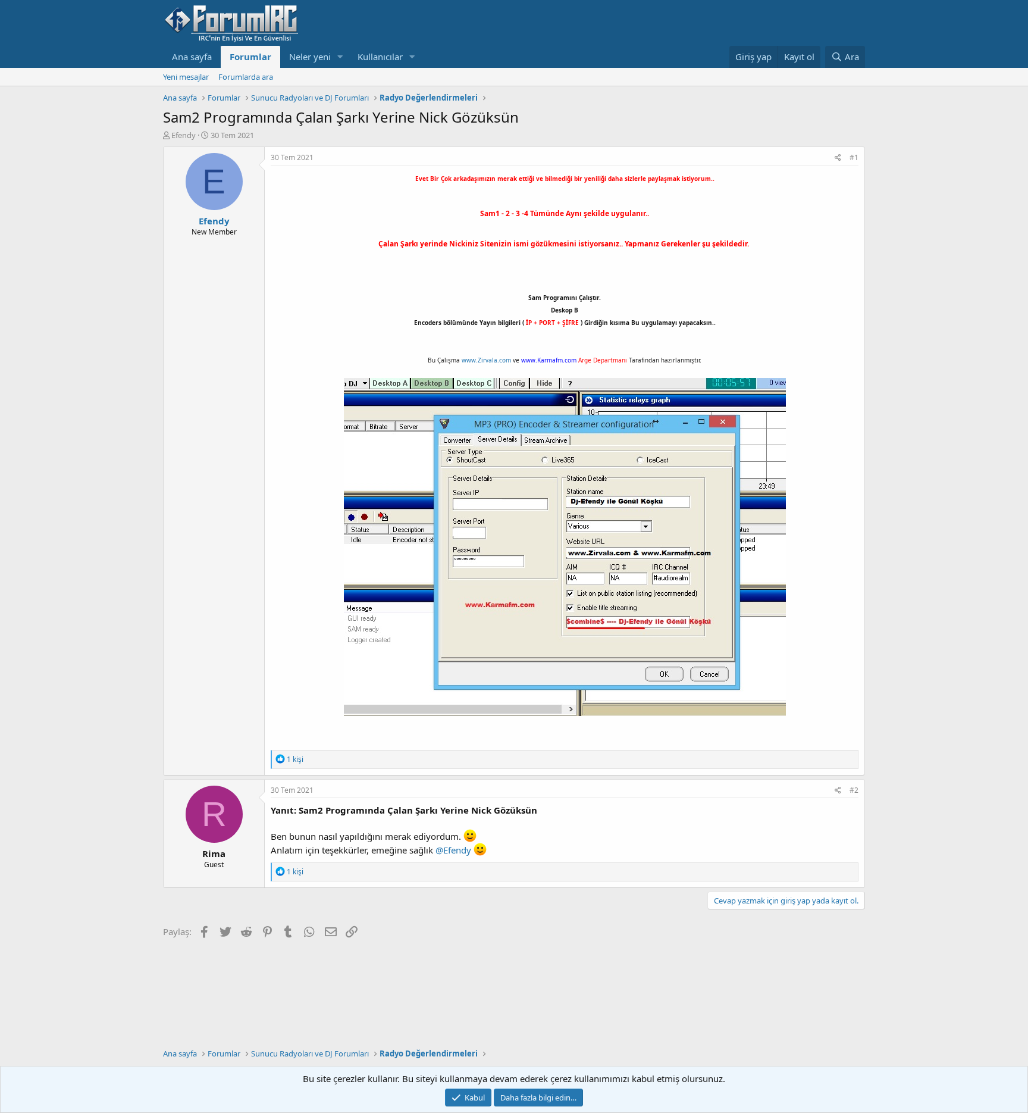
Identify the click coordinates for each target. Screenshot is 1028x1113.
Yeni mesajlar (186, 76)
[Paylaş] (837, 158)
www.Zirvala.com (486, 360)
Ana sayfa (192, 56)
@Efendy (453, 850)
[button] (340, 57)
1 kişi (295, 759)
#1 (854, 157)
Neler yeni (310, 56)
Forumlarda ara (245, 76)
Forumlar (250, 56)
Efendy (183, 135)
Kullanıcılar (380, 56)
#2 (854, 790)
